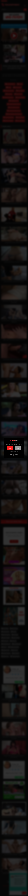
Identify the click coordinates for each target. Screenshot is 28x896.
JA (10, 448)
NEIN (18, 448)
